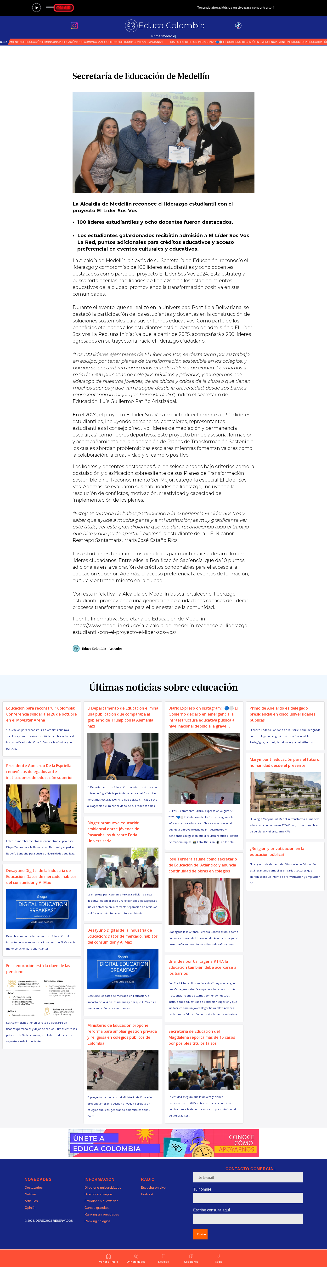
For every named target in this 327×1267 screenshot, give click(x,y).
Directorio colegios (99, 1194)
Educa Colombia (171, 25)
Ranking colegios (97, 1221)
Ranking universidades (102, 1214)
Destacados (34, 1187)
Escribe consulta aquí (211, 1210)
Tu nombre (202, 1189)
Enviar (201, 1234)
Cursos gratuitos (97, 1208)
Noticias (31, 1194)
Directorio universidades (103, 1187)
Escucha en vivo (153, 1187)
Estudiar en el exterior (101, 1201)
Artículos (31, 1201)
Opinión (30, 1208)
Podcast (147, 1194)
